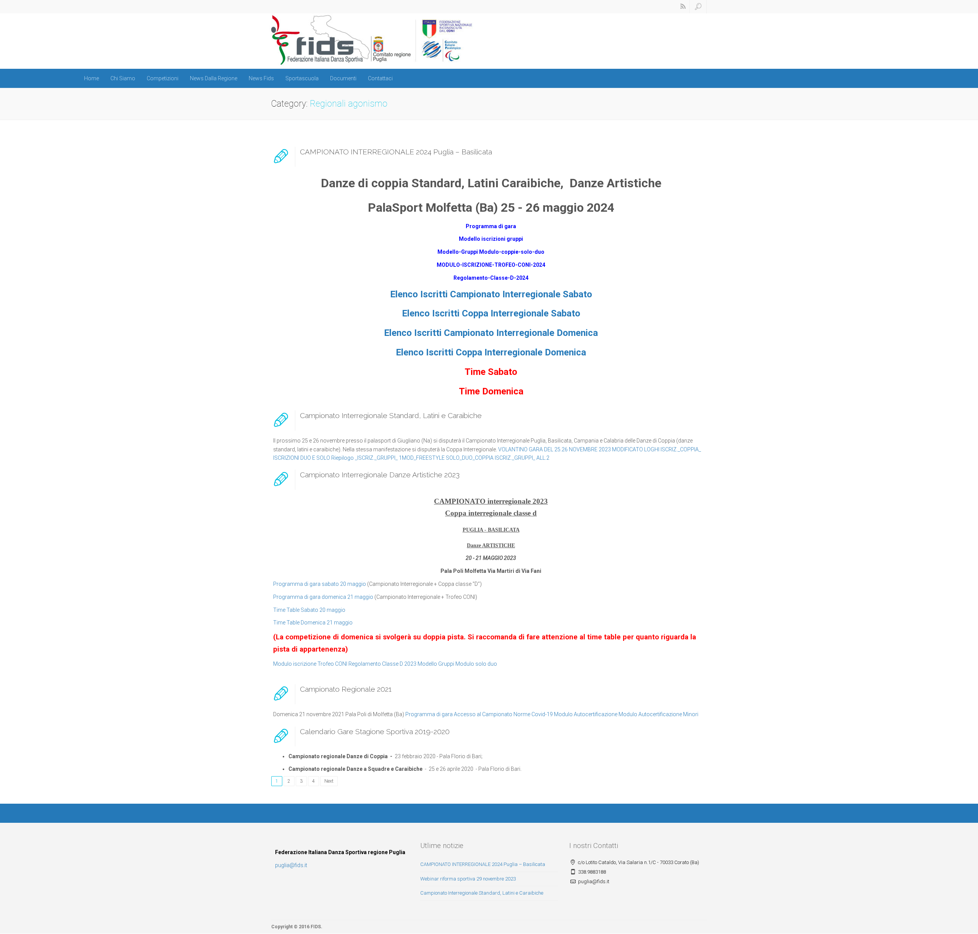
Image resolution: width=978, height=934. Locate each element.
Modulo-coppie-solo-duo (511, 252)
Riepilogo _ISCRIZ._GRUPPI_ (364, 458)
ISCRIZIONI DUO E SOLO (301, 458)
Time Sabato (491, 371)
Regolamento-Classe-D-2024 (490, 278)
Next (329, 781)
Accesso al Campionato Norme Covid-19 (503, 714)
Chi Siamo (122, 78)
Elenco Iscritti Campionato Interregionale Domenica (491, 333)
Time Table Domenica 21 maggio (313, 622)
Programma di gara (491, 226)
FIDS (316, 926)
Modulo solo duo (476, 664)
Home (91, 78)
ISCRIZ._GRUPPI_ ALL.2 (522, 458)
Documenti (343, 78)
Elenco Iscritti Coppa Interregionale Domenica (491, 352)
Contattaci (380, 78)
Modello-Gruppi (457, 252)
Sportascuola (302, 78)
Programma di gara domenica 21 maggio (323, 597)
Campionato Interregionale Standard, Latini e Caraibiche (391, 415)
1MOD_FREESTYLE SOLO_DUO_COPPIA (446, 458)
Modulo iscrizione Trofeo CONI (310, 664)
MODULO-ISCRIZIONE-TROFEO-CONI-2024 (491, 265)
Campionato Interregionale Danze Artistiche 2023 (380, 474)
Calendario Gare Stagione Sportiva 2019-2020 (375, 731)
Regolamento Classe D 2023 (382, 664)
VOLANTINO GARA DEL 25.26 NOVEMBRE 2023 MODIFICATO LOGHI (578, 449)
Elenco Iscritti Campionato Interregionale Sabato (491, 294)
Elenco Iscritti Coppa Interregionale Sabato (491, 313)
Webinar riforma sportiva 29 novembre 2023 (468, 879)
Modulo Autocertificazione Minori (658, 714)
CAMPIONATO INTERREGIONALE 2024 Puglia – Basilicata (396, 152)
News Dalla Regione (213, 78)
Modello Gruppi (436, 664)
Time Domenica (491, 391)
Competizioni (162, 78)
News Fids (261, 78)
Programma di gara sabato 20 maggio (319, 584)
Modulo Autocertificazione (585, 714)
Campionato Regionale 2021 (346, 689)
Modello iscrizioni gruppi (491, 239)
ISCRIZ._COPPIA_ (681, 449)
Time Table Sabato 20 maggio (309, 610)
